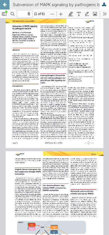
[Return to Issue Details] (5, 4)
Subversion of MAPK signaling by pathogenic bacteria (61, 4)
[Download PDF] (104, 4)
